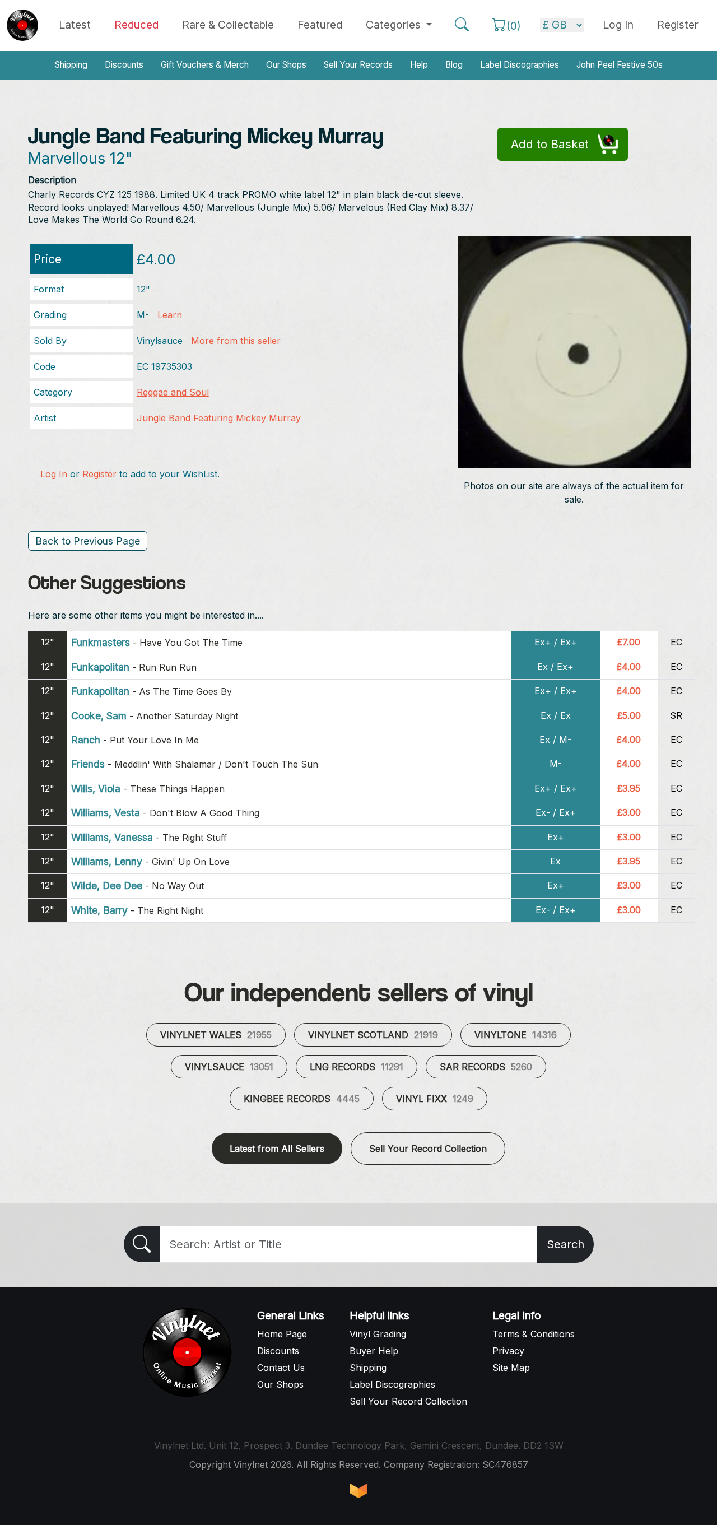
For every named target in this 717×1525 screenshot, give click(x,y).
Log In (53, 474)
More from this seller (236, 340)
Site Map (511, 1367)
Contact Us (281, 1367)
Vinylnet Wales (216, 1034)
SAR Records (486, 1066)
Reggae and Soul (173, 392)
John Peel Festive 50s (619, 64)
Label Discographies (519, 64)
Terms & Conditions (533, 1334)
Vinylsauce (229, 1066)
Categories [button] (394, 24)
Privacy (508, 1350)
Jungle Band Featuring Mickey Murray (219, 418)
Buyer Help (374, 1350)
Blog (454, 64)
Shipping (71, 64)
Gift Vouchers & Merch (205, 64)
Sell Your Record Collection (428, 1148)
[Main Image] (574, 350)
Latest (75, 24)
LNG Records (356, 1066)
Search (565, 1244)
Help (419, 64)
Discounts (124, 64)
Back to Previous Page (87, 541)
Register (678, 24)
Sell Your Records (358, 64)
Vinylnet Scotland (373, 1034)
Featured (319, 24)
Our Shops (286, 64)
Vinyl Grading (378, 1334)
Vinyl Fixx (434, 1098)
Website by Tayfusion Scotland (358, 1490)
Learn (169, 314)
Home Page (282, 1334)
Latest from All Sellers (277, 1148)
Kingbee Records (302, 1098)
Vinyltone (515, 1034)
